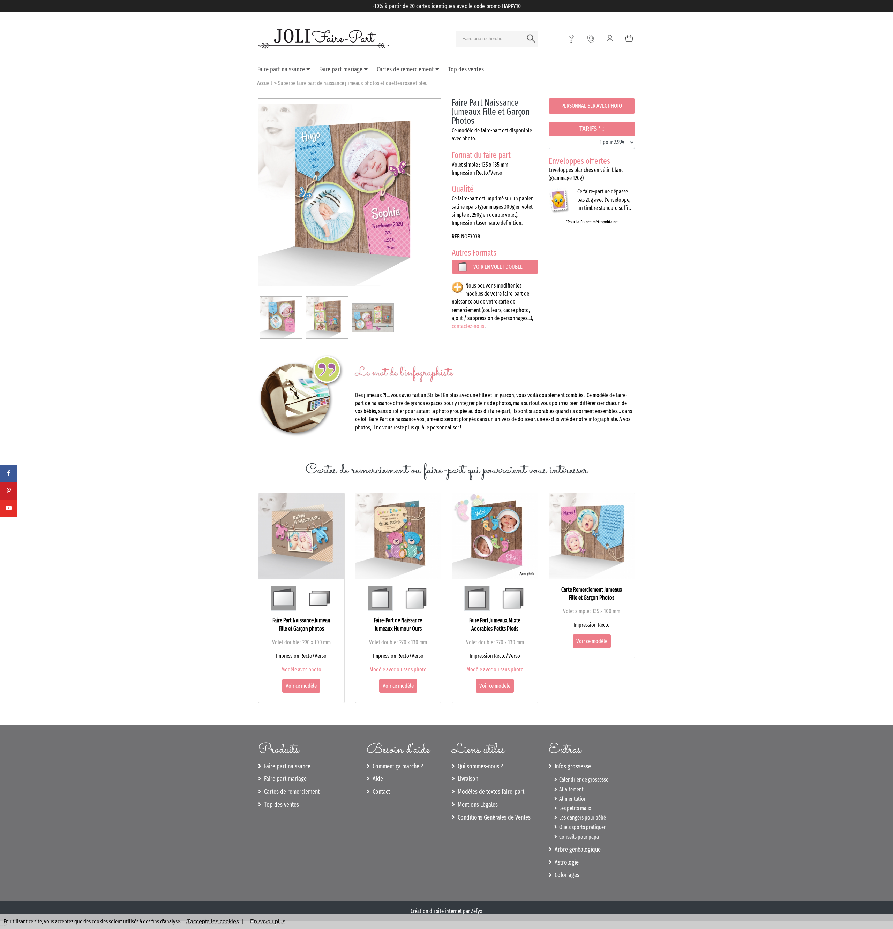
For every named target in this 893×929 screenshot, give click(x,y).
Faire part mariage (341, 69)
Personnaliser (591, 105)
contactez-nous (468, 326)
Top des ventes (466, 69)
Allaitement (570, 789)
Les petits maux (574, 808)
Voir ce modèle (301, 686)
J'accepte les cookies (212, 921)
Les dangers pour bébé (581, 817)
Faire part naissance (281, 69)
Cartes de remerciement (406, 69)
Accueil (264, 83)
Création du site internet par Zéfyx (446, 911)
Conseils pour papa (578, 836)
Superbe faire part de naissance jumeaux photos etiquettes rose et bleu (353, 83)
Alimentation (572, 798)
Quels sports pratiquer (581, 827)
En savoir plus (267, 921)
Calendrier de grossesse (582, 779)
